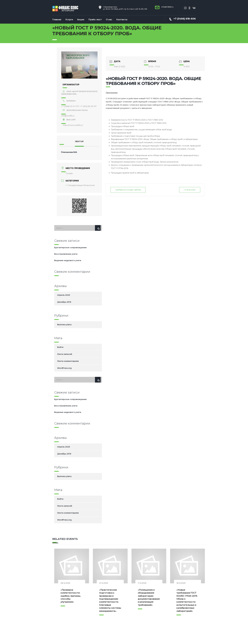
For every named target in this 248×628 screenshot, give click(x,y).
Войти (60, 347)
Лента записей (64, 354)
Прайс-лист (95, 19)
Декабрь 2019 (64, 302)
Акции (80, 19)
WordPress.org (64, 368)
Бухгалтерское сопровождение (70, 247)
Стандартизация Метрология (81, 185)
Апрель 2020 (63, 295)
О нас (109, 19)
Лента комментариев (68, 361)
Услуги (69, 19)
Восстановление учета (65, 254)
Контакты (121, 19)
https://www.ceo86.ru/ (73, 125)
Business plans (64, 324)
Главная (56, 19)
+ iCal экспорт (190, 190)
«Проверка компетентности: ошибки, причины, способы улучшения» (71, 596)
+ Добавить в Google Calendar (128, 190)
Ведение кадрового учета (67, 260)
